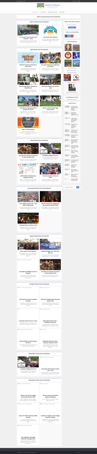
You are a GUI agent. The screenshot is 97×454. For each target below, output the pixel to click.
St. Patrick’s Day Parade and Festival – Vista (28, 37)
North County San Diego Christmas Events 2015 (28, 396)
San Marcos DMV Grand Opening (74, 180)
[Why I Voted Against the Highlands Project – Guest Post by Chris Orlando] (68, 113)
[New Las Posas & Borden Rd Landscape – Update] (68, 135)
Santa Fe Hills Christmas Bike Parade (28, 416)
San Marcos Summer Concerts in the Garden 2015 (28, 156)
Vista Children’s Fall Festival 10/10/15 (28, 342)
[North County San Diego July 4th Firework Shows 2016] (68, 140)
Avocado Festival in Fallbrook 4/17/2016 (50, 65)
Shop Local (43, 12)
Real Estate (61, 12)
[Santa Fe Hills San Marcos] (48, 6)
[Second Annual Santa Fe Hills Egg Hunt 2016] (68, 155)
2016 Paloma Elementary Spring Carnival (28, 176)
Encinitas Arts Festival (50, 37)
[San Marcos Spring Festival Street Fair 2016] (68, 160)
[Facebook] (66, 36)
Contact (79, 452)
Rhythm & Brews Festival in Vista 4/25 (28, 65)
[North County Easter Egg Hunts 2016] (68, 169)
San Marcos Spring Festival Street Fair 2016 (28, 108)
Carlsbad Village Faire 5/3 (50, 155)
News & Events (35, 12)
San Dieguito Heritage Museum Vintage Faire (28, 438)
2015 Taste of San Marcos (28, 251)
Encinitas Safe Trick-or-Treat (28, 321)
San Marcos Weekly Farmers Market (28, 272)
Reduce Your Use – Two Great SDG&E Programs (75, 146)
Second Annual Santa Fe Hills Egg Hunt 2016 (74, 156)
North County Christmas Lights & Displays (50, 396)
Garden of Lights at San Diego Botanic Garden (50, 416)
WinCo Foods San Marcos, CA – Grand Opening (74, 175)
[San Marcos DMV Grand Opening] (68, 180)
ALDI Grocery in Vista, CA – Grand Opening (74, 151)
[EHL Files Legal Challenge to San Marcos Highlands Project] (68, 107)
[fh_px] (75, 36)
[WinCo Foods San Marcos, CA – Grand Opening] (68, 174)
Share (24, 1)
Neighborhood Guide (52, 12)
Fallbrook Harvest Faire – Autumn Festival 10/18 (50, 342)
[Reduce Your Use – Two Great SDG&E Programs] (68, 146)
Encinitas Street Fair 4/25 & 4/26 (50, 87)
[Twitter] (69, 36)
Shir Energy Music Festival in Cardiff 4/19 (28, 87)
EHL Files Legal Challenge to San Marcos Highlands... (74, 108)
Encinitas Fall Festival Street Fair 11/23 (50, 369)
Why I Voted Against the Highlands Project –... (74, 114)
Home (18, 1)
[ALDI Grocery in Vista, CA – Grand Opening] (68, 150)
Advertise (21, 1)
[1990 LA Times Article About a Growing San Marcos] (68, 118)
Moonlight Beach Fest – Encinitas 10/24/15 (50, 321)
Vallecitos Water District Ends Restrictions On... (74, 131)
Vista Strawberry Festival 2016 (50, 176)
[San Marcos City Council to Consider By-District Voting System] (68, 124)
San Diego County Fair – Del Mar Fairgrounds (28, 204)
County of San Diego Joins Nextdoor (74, 166)
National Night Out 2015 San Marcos (50, 252)
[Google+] (72, 36)
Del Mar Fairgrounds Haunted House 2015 (50, 300)
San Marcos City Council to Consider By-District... (74, 126)
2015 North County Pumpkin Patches (28, 300)
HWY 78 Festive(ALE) (28, 129)
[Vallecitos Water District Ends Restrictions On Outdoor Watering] (68, 130)
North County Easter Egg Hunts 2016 (50, 108)
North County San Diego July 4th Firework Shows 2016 (50, 204)
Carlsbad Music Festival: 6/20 (28, 225)
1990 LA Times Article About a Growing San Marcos (74, 120)
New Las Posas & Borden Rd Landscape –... (74, 136)
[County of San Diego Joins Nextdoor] (68, 165)
